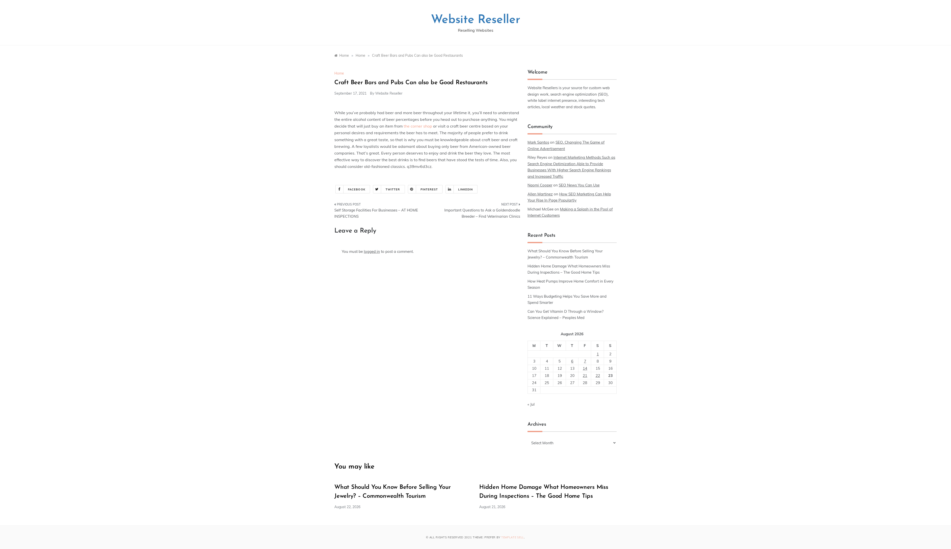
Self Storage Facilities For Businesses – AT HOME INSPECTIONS (376, 213)
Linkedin (465, 189)
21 (585, 375)
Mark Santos (538, 142)
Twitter (393, 189)
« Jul (531, 404)
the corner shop (418, 126)
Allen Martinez (540, 194)
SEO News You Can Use (579, 185)
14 (585, 368)
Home (339, 73)
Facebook (356, 189)
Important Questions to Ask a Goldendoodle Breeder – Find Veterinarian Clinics (482, 213)
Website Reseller (475, 20)
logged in (372, 251)
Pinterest (429, 189)
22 (598, 375)
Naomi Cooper (540, 185)
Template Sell (512, 537)
